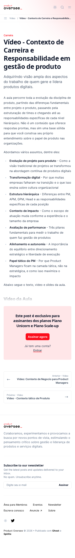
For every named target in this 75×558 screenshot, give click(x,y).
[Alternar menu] (69, 7)
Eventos (37, 504)
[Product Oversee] (13, 7)
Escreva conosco (14, 510)
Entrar (37, 350)
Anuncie (34, 510)
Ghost (55, 530)
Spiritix (7, 533)
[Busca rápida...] (62, 7)
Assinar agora (37, 337)
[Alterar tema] (55, 7)
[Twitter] (13, 520)
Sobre (51, 510)
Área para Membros (15, 504)
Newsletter (54, 504)
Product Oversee (13, 530)
